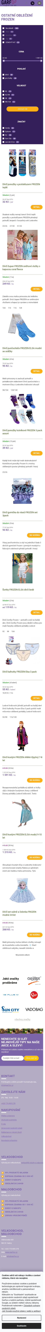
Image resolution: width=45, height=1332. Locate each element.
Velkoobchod (6, 1136)
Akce (9, 32)
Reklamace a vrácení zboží (11, 1132)
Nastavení (21, 1318)
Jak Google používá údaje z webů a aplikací (21, 1311)
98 (7, 98)
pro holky (10, 78)
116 (15, 308)
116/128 (13, 717)
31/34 (19, 226)
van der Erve (11, 142)
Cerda (9, 128)
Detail (36, 207)
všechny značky (22, 1019)
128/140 (14, 390)
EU (8, 135)
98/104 (9, 102)
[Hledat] (26, 3)
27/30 (12, 226)
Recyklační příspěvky (9, 1140)
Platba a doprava (8, 1116)
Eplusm (9, 131)
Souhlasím (21, 1326)
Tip (8, 39)
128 (20, 308)
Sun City (10, 138)
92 (7, 91)
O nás (3, 1124)
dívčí (8, 75)
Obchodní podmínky (9, 1120)
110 (9, 308)
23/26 (4, 226)
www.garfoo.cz (11, 1252)
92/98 (9, 95)
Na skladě (12, 28)
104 (4, 308)
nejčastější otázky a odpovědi (32, 1163)
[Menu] (39, 3)
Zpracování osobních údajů (11, 1128)
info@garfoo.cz (7, 1085)
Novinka (10, 35)
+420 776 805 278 (8, 1103)
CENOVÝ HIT (12, 42)
